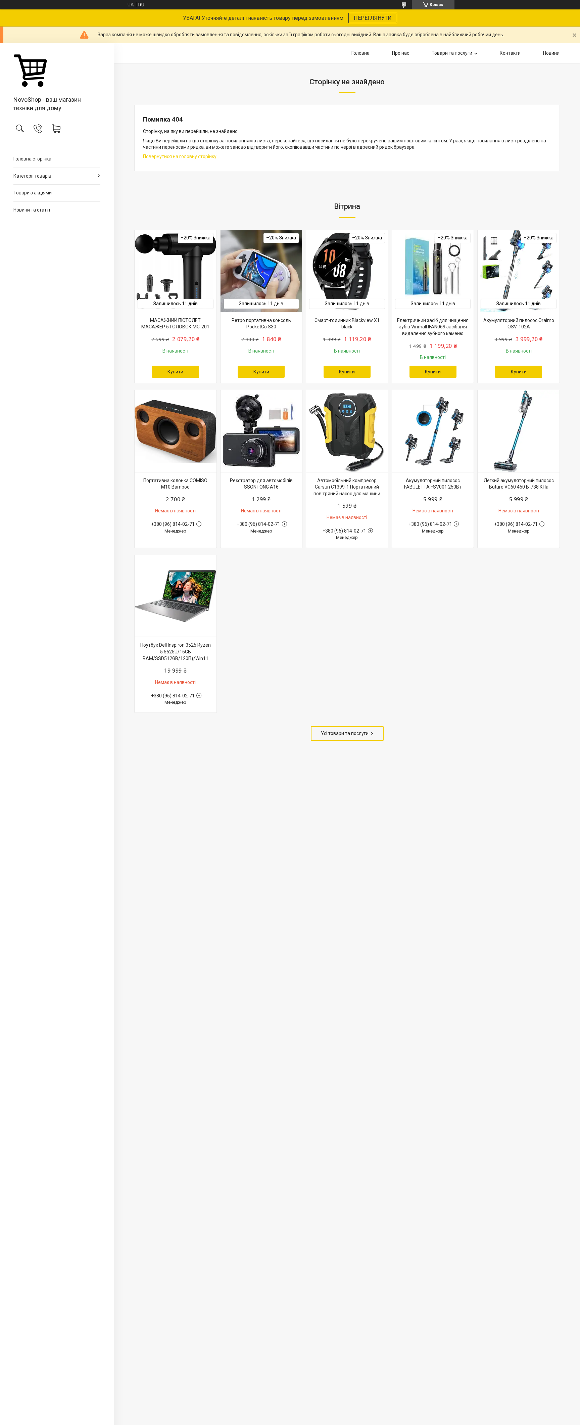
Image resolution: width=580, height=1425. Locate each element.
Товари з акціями (32, 192)
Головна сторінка (32, 159)
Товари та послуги (452, 53)
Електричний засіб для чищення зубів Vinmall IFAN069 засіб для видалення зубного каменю (433, 327)
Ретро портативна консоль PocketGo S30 (261, 324)
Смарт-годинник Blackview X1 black (347, 324)
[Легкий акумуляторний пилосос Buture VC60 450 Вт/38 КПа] (519, 431)
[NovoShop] (56, 70)
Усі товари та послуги (345, 733)
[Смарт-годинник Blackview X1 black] (347, 271)
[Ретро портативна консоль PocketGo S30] (261, 271)
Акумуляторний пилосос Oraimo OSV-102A (518, 324)
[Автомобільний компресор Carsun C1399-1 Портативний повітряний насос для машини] (347, 431)
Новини (551, 53)
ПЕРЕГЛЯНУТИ (373, 18)
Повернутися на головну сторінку (179, 156)
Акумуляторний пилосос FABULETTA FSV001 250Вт (433, 484)
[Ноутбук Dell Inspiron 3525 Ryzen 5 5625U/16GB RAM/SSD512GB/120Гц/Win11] (175, 596)
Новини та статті (31, 210)
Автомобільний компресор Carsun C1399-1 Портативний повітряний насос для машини (346, 487)
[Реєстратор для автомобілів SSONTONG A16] (261, 431)
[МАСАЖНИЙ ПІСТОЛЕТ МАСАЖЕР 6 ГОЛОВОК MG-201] (175, 271)
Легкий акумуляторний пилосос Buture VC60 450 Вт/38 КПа (519, 484)
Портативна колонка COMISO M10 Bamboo (175, 484)
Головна (360, 53)
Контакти (510, 53)
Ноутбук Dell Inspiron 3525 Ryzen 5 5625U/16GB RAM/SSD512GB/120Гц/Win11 (175, 651)
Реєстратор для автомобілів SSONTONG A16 (261, 484)
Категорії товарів (32, 176)
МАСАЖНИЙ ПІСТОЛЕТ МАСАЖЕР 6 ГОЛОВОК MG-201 (175, 324)
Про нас (400, 53)
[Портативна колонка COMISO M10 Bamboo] (175, 431)
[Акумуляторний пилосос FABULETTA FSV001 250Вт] (433, 431)
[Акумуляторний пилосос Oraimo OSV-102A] (519, 271)
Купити (175, 371)
